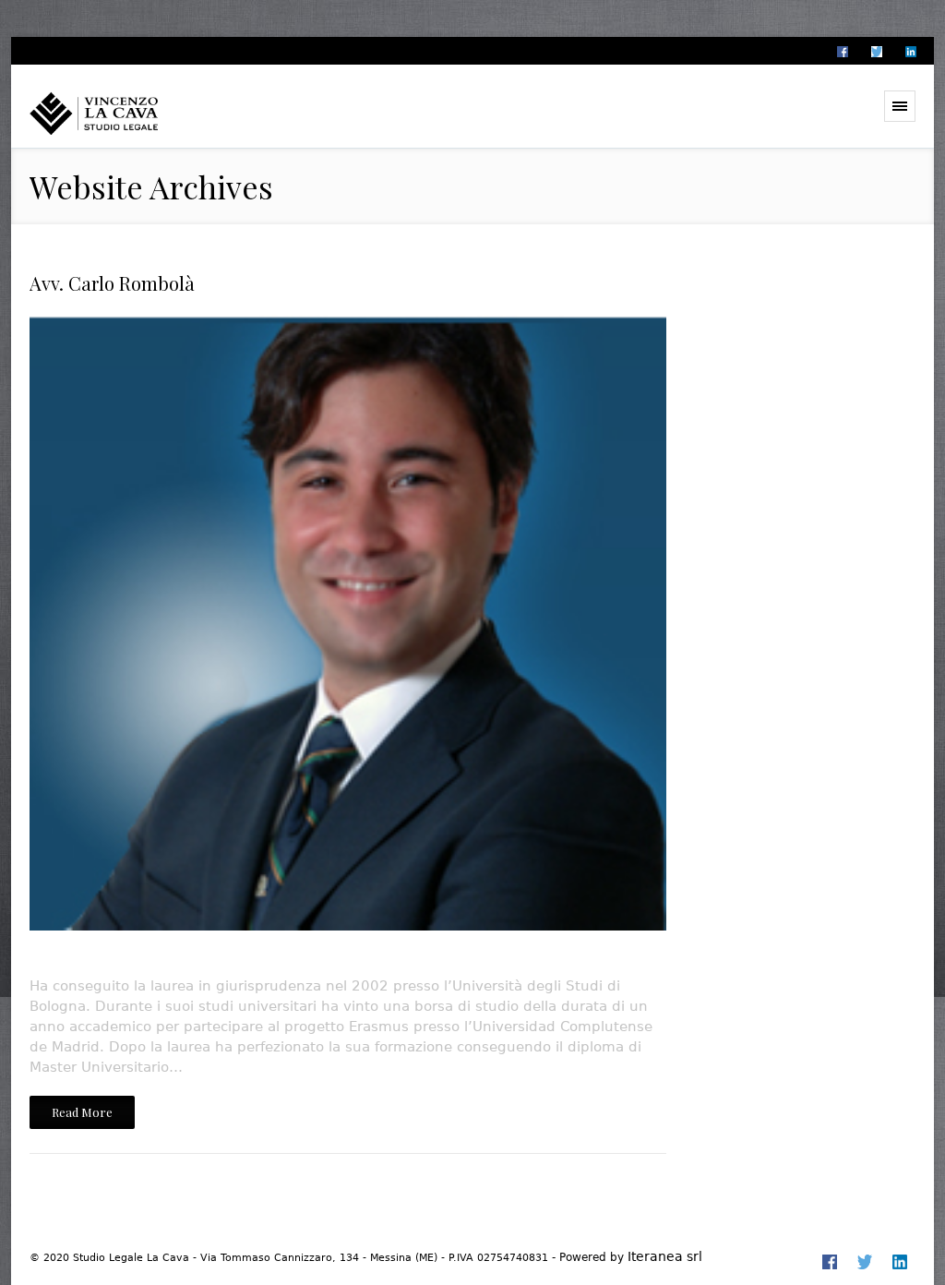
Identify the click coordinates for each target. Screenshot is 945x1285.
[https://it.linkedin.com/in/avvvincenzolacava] (910, 51)
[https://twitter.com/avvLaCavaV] (876, 51)
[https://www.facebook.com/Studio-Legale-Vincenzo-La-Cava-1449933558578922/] (841, 51)
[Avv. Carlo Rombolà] (348, 638)
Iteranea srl (665, 1256)
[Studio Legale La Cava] (126, 113)
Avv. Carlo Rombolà (112, 282)
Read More (82, 1112)
